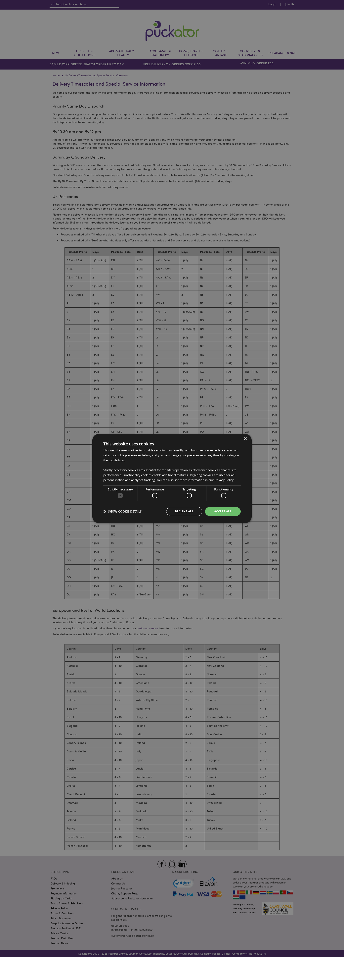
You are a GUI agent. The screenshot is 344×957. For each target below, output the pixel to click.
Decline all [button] (184, 511)
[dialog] (172, 478)
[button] (122, 511)
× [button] (245, 438)
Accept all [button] (223, 511)
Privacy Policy (224, 480)
